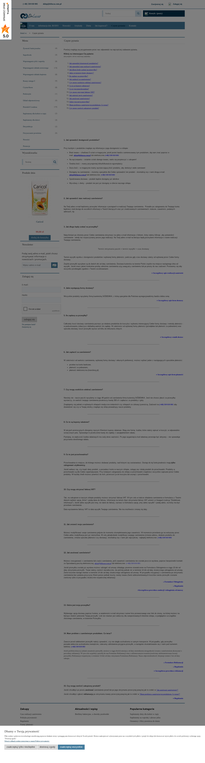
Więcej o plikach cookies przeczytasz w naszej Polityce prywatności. (27, 741)
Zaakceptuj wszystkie (71, 747)
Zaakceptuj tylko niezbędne (21, 747)
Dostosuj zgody (47, 747)
